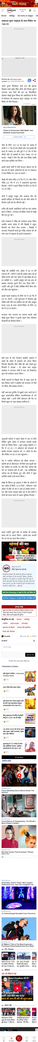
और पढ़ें (19, 586)
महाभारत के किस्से (8, 627)
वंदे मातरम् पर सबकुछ (25, 16)
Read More (10, 557)
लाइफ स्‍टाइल (14, 623)
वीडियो (7, 970)
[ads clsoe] (36, 1029)
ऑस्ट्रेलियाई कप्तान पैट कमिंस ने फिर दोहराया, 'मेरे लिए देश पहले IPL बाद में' (24, 1020)
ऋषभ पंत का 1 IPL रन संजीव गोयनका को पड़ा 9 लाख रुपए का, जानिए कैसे (8, 964)
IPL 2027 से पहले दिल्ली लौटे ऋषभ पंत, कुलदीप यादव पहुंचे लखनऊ (23, 964)
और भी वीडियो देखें (9, 973)
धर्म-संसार (25, 623)
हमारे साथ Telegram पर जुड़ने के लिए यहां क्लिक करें (19, 598)
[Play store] (30, 10)
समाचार (3, 16)
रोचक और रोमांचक (9, 631)
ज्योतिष (5, 623)
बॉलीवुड (12, 16)
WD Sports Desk (15, 79)
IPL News (9, 949)
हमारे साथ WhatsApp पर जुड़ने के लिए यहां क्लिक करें (19, 592)
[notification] (35, 10)
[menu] (3, 10)
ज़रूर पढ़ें (8, 1005)
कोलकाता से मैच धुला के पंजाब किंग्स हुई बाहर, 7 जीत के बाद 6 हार (8, 1020)
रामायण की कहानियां (23, 627)
